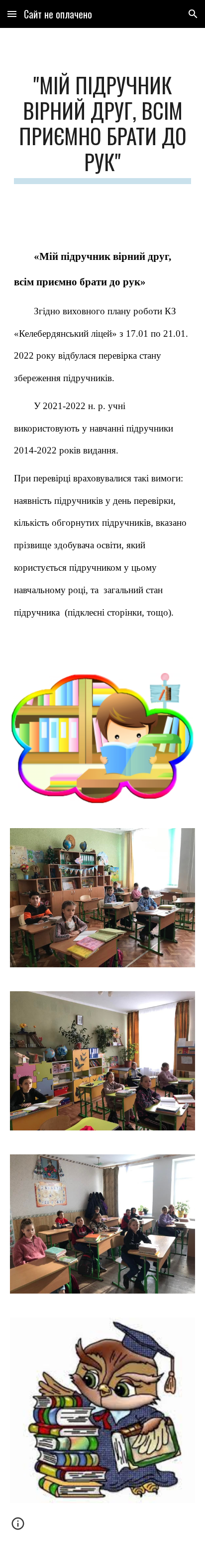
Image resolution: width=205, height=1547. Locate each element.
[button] (12, 13)
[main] (102, 128)
